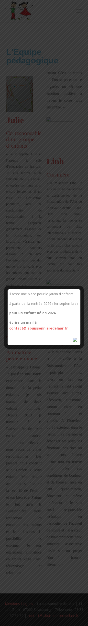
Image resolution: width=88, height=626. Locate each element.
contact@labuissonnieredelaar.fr (38, 328)
